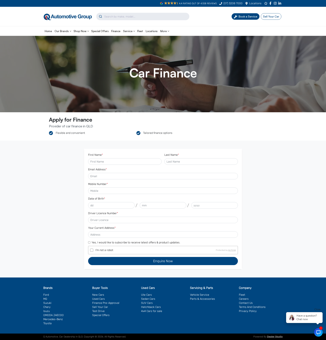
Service (127, 31)
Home (48, 31)
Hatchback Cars (151, 307)
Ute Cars (146, 294)
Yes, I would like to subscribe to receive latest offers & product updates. (136, 242)
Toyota (47, 323)
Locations (255, 3)
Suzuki (47, 303)
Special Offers (99, 31)
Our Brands (62, 31)
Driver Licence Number (103, 213)
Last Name (171, 154)
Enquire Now (163, 261)
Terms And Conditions (252, 307)
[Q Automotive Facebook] (271, 3)
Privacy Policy (248, 311)
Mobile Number (98, 184)
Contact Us (246, 303)
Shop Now (80, 31)
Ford (46, 294)
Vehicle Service (199, 294)
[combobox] (142, 16)
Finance (115, 31)
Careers (244, 298)
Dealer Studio (275, 337)
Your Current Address (102, 227)
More (163, 31)
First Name (95, 154)
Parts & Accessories (202, 298)
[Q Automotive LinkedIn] (280, 3)
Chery (47, 307)
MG (45, 298)
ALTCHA (232, 250)
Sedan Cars (148, 298)
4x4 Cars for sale (151, 311)
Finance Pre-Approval (105, 303)
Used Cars (98, 298)
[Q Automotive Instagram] (276, 3)
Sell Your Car (100, 307)
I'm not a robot (104, 250)
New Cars (98, 294)
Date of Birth (96, 198)
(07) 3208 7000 (232, 3)
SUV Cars (147, 303)
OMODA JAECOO (53, 315)
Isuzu (46, 311)
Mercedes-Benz (53, 319)
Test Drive (98, 311)
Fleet (140, 31)
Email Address (97, 169)
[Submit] (100, 16)
